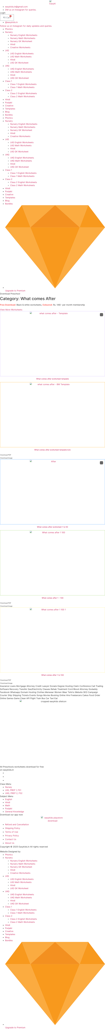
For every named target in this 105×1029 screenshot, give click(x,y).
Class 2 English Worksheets (23, 93)
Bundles (9, 115)
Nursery (9, 32)
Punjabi (8, 102)
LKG (7, 50)
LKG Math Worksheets (21, 56)
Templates (10, 108)
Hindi (12, 44)
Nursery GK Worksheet (21, 41)
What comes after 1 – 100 (52, 598)
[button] (2, 12)
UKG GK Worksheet (19, 78)
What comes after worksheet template (52, 379)
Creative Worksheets (20, 47)
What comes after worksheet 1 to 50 (52, 527)
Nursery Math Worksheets (22, 38)
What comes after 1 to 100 (52, 675)
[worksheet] (52, 344)
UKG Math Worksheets (21, 72)
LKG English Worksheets (22, 53)
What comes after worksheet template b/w (52, 450)
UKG (7, 65)
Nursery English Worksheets (23, 35)
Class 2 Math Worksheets (22, 96)
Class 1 (8, 81)
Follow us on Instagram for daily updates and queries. (26, 26)
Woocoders (26, 851)
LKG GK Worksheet (19, 62)
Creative (9, 105)
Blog (7, 111)
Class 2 (8, 90)
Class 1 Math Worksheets (22, 87)
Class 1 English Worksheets (23, 84)
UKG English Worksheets (22, 69)
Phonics (9, 29)
